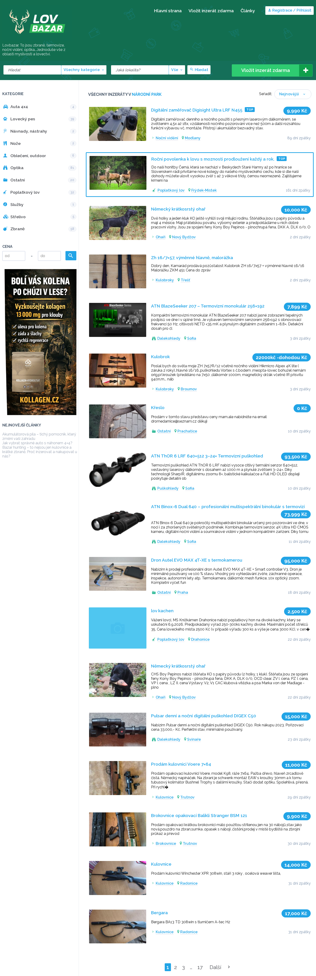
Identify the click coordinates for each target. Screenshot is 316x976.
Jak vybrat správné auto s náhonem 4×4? (37, 443)
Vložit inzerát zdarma (211, 10)
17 (200, 967)
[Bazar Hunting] (37, 40)
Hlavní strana (168, 10)
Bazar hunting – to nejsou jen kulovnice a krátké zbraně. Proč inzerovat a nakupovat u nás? (39, 451)
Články (248, 10)
